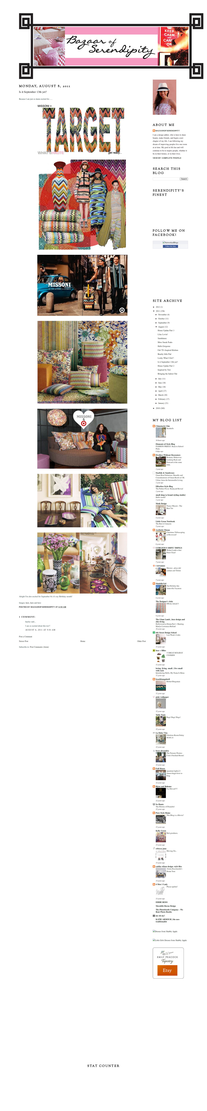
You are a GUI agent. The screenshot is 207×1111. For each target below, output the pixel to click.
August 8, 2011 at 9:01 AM (40, 629)
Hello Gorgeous (164, 346)
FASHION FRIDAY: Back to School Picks (169, 447)
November (162, 314)
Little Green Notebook (165, 521)
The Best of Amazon (163, 523)
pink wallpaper (162, 696)
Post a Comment (25, 636)
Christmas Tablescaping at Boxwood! (176, 533)
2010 (158, 408)
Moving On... (172, 851)
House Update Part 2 (166, 365)
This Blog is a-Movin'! (175, 815)
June (160, 382)
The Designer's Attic (164, 601)
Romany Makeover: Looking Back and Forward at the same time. (174, 461)
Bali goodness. (172, 833)
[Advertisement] (167, 999)
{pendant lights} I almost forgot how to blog (174, 773)
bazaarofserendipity (168, 131)
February (162, 399)
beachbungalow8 (163, 679)
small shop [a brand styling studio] (170, 494)
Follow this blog (170, 246)
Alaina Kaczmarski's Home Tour (174, 869)
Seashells (170, 428)
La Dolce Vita (161, 732)
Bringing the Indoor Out (167, 373)
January (161, 403)
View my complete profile (167, 158)
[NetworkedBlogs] (170, 242)
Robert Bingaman (173, 681)
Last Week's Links (173, 635)
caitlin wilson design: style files (169, 866)
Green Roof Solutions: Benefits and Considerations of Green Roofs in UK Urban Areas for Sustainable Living (170, 477)
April (160, 391)
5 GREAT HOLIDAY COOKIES (175, 653)
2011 (158, 311)
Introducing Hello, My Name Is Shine (170, 673)
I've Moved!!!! (172, 788)
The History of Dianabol (165, 806)
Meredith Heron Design (166, 905)
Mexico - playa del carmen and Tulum (174, 569)
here (27, 602)
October (161, 318)
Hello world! (161, 497)
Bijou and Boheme (164, 786)
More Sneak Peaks (165, 342)
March (161, 395)
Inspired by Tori (164, 369)
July (160, 378)
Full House (160, 768)
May (160, 386)
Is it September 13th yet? (168, 362)
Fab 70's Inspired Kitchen (168, 350)
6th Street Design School (166, 632)
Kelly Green (161, 830)
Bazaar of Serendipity (103, 6)
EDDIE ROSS (162, 902)
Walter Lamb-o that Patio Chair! (174, 551)
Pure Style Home (163, 812)
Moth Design (161, 503)
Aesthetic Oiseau (163, 529)
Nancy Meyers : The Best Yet (174, 507)
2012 (158, 307)
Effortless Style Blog (164, 486)
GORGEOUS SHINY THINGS (169, 547)
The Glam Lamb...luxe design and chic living (170, 620)
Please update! (172, 886)
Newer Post (23, 641)
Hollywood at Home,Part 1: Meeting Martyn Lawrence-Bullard (170, 625)
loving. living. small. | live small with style (169, 669)
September (162, 322)
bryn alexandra (162, 750)
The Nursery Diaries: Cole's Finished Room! (175, 754)
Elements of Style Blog (165, 444)
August (161, 326)
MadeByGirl (161, 583)
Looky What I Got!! (166, 358)
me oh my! (160, 915)
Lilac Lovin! (163, 334)
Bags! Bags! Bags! (174, 717)
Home (82, 641)
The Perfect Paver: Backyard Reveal (169, 488)
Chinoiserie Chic (163, 426)
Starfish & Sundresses (165, 472)
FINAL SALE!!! (173, 603)
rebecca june (161, 848)
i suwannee (160, 565)
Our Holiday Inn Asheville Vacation (174, 587)
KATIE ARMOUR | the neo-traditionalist (168, 920)
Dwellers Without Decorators (168, 454)
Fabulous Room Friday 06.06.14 (175, 736)
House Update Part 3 (166, 330)
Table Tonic (161, 714)
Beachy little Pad (164, 354)
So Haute (160, 804)
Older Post (141, 641)
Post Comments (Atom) (39, 647)
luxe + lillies (161, 650)
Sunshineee (162, 338)
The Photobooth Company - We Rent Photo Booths (169, 910)
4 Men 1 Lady (162, 884)
